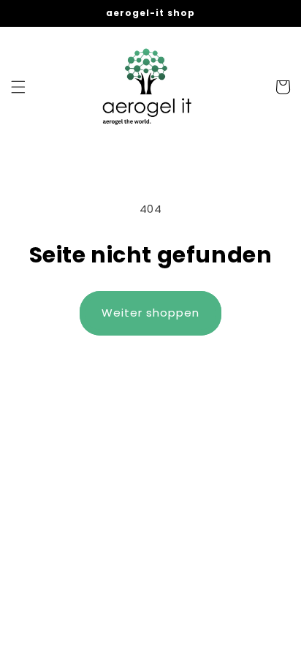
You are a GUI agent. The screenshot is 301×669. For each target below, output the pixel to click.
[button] (18, 87)
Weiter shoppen (150, 312)
